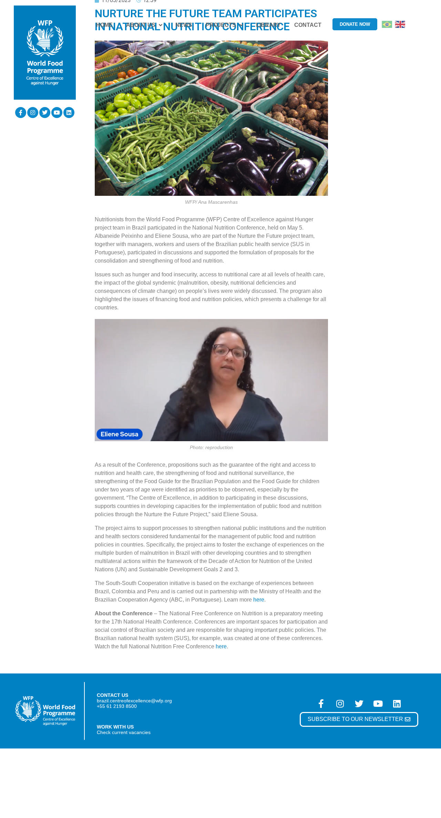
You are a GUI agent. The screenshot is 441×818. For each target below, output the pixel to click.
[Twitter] (44, 112)
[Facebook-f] (20, 112)
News (183, 25)
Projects (221, 25)
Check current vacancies (124, 732)
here (258, 600)
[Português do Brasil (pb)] (387, 23)
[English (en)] (400, 23)
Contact (307, 25)
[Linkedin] (68, 112)
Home (104, 25)
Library (268, 25)
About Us (140, 25)
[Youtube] (56, 112)
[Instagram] (32, 112)
